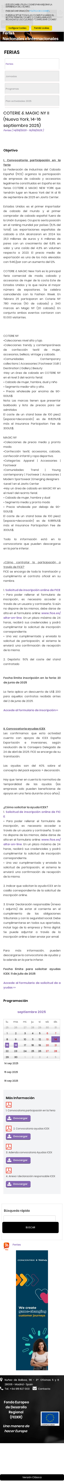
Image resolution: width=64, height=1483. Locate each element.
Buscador (39, 1458)
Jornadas (11, 76)
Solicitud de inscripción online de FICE (32, 590)
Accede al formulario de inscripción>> (30, 710)
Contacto (44, 1389)
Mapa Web (7, 1462)
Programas (12, 88)
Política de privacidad (47, 1462)
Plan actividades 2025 (18, 101)
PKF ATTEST (25, 1453)
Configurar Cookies (17, 28)
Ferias (9, 64)
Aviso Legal (24, 1462)
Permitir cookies (41, 28)
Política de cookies (39, 10)
